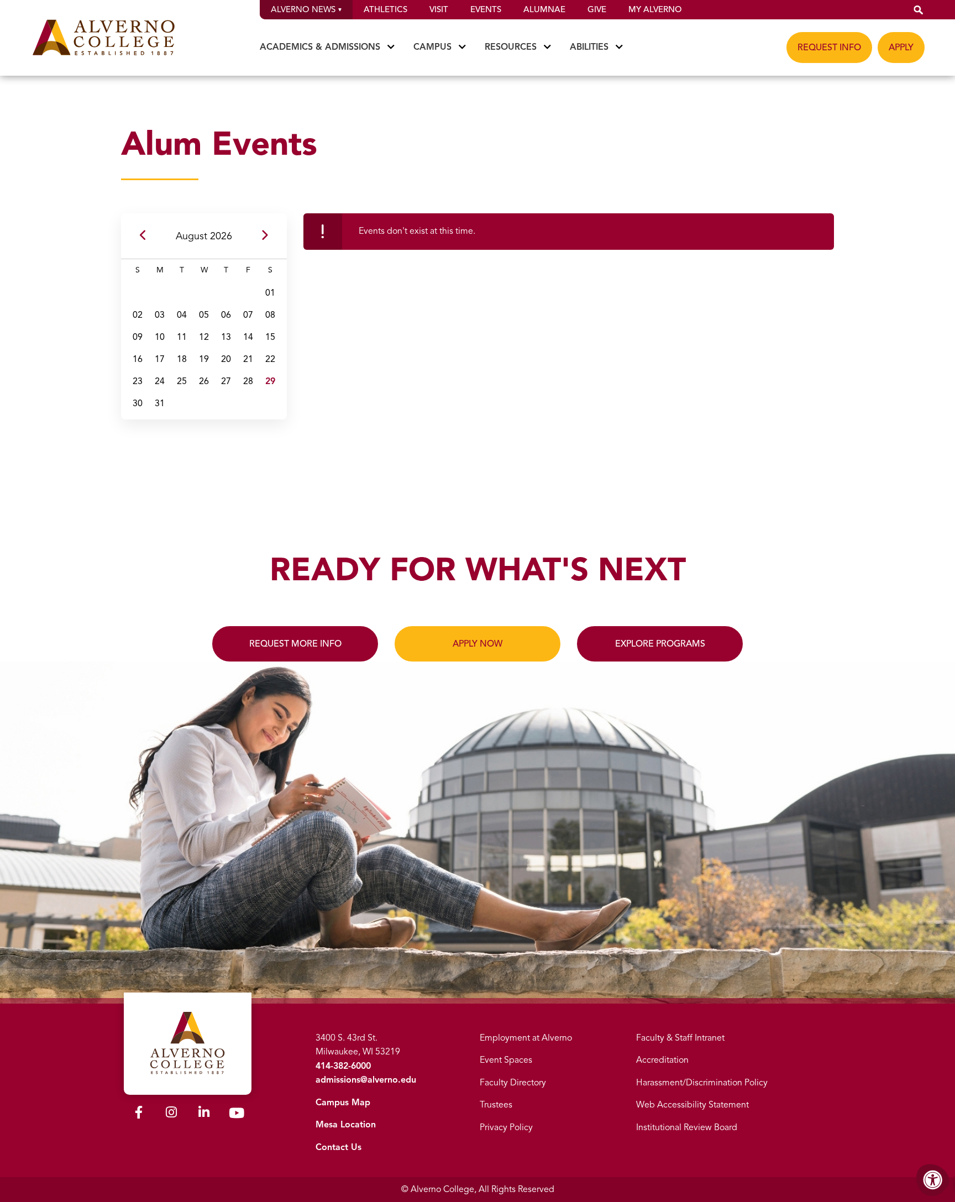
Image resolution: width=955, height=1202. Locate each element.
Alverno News (303, 9)
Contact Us (338, 1147)
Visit (438, 9)
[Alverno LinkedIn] (204, 1114)
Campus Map (343, 1102)
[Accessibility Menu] (932, 1179)
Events (485, 9)
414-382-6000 (343, 1066)
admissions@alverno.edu (366, 1079)
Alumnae (544, 9)
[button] (918, 9)
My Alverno (654, 9)
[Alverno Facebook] (139, 1114)
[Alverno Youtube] (236, 1115)
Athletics (385, 9)
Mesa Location (346, 1124)
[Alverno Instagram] (171, 1114)
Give (596, 9)
